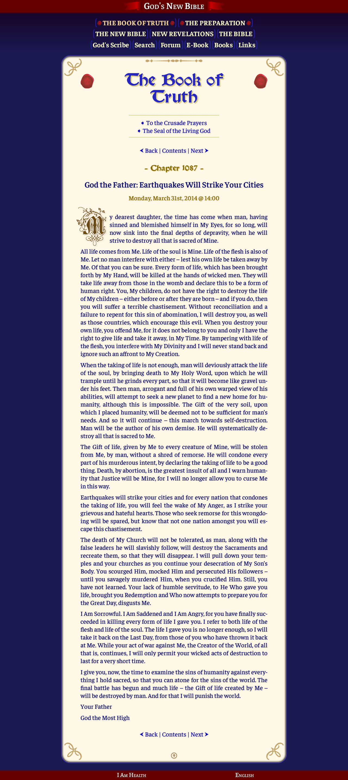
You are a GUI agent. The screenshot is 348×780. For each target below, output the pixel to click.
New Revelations (183, 33)
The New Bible (120, 33)
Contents (174, 150)
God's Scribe (111, 44)
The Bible (236, 33)
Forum (171, 44)
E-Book (198, 44)
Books (223, 44)
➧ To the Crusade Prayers (174, 122)
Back (148, 150)
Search (145, 44)
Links (246, 44)
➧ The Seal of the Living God (174, 130)
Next (200, 150)
